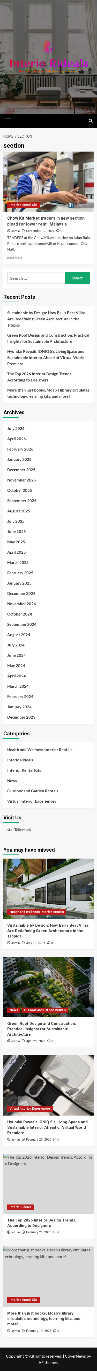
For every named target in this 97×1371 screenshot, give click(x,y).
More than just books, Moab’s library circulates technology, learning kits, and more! (48, 393)
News (12, 780)
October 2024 (19, 614)
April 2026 (16, 438)
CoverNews (75, 1355)
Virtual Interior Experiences (31, 801)
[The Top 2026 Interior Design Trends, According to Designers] (48, 1184)
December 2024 (21, 593)
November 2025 (21, 480)
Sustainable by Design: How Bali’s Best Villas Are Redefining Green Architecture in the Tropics (46, 318)
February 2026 (20, 449)
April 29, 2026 (36, 1041)
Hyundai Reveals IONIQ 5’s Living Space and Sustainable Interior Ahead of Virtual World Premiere (46, 357)
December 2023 (21, 717)
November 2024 (21, 603)
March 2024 (18, 686)
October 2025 (19, 490)
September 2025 (21, 500)
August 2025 (18, 511)
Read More (14, 258)
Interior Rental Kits (24, 205)
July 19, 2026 (35, 943)
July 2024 (16, 645)
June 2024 (16, 655)
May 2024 (16, 665)
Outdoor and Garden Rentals (32, 790)
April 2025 (16, 552)
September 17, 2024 (40, 231)
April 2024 (16, 676)
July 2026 (16, 428)
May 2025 (16, 541)
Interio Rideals (20, 760)
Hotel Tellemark (17, 829)
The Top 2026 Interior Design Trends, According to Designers (39, 376)
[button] (8, 120)
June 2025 (16, 531)
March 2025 (18, 562)
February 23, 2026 (38, 1139)
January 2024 (19, 706)
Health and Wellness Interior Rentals (39, 749)
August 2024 (18, 634)
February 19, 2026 (38, 1331)
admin (15, 231)
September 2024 (21, 624)
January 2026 (19, 459)
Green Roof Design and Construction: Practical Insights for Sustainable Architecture (48, 338)
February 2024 (20, 696)
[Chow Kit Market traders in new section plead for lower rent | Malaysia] (48, 182)
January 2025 (19, 583)
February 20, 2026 (38, 1232)
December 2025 (21, 469)
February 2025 (20, 572)
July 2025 (16, 521)
